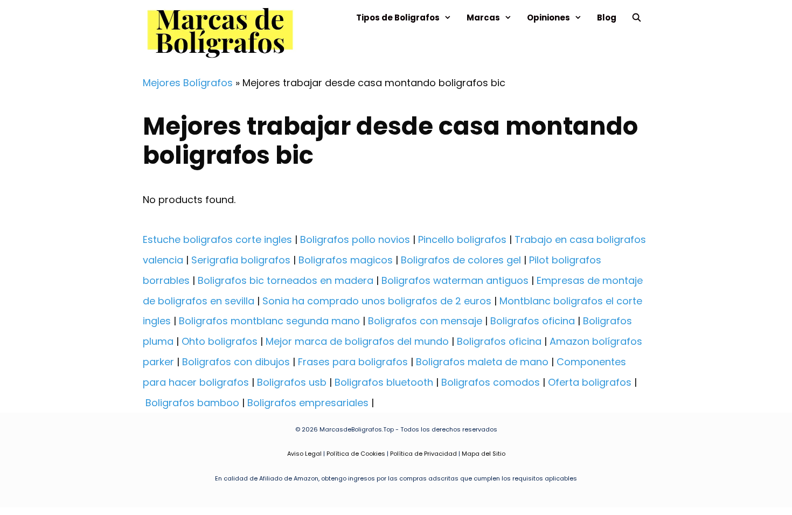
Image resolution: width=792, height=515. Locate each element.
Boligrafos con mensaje (425, 321)
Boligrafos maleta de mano (482, 361)
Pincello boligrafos (462, 239)
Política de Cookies (355, 453)
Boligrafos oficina (532, 321)
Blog (606, 17)
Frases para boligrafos (353, 361)
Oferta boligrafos (589, 382)
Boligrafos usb (291, 382)
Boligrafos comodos (490, 382)
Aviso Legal (304, 453)
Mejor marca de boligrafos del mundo (357, 341)
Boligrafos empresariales (308, 402)
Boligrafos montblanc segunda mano (269, 321)
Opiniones (548, 17)
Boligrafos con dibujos (236, 361)
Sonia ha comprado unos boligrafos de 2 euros (376, 301)
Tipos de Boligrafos (398, 17)
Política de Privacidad (423, 453)
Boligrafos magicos (345, 260)
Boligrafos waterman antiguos (455, 280)
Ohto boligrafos (220, 341)
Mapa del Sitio (483, 453)
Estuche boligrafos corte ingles (217, 239)
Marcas (483, 17)
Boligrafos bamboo (192, 402)
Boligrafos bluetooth (384, 382)
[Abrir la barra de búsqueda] (636, 17)
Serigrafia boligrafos (240, 260)
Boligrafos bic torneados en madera (285, 280)
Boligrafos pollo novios (355, 239)
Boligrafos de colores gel (461, 260)
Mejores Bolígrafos (188, 82)
